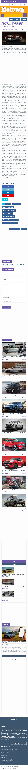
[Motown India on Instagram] (20, 4)
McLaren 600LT (16, 204)
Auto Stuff (6, 624)
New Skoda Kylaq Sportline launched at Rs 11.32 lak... (13, 433)
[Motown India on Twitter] (12, 4)
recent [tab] (13, 561)
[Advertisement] (14, 69)
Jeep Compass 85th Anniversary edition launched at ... (13, 471)
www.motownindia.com (7, 736)
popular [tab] (14, 564)
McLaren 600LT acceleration (10, 223)
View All (24, 19)
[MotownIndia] (14, 10)
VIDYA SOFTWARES (12, 768)
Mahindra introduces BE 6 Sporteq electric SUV (13, 489)
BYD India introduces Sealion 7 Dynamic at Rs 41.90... (12, 414)
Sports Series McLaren (8, 216)
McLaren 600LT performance (10, 219)
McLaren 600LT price (8, 207)
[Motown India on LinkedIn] (25, 4)
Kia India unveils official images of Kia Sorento (13, 395)
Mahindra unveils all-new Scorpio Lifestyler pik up (14, 508)
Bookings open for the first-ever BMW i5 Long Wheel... (13, 376)
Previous (17, 19)
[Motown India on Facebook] (8, 4)
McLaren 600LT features (9, 210)
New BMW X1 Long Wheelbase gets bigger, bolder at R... (14, 357)
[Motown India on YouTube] (16, 4)
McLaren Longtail (7, 213)
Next (11, 19)
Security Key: (6, 297)
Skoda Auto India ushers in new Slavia (11, 452)
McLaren (8, 204)
